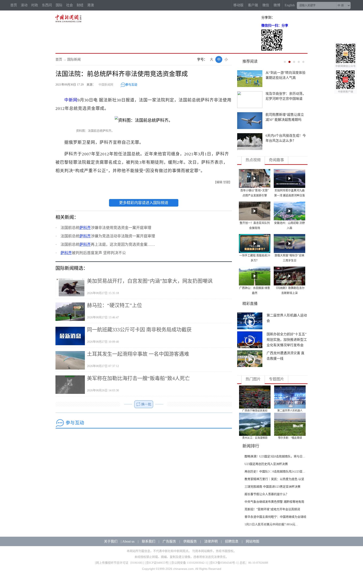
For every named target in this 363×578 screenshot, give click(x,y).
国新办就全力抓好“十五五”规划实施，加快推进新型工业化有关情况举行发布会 (287, 339)
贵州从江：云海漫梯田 (254, 437)
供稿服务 (190, 541)
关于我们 (110, 541)
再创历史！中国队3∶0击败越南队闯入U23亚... (275, 471)
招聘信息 (231, 541)
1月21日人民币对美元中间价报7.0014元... (271, 524)
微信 (265, 5)
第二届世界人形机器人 (289, 410)
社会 (69, 5)
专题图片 (276, 379)
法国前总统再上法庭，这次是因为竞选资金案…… (107, 244)
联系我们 (148, 541)
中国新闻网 (106, 84)
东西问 (47, 5)
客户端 (253, 5)
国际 (59, 5)
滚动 (24, 5)
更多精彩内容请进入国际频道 (143, 203)
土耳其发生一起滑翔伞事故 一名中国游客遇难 (138, 354)
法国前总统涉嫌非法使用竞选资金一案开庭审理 (105, 228)
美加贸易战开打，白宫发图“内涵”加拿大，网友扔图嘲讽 (150, 281)
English (290, 5)
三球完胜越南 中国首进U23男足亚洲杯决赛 (272, 486)
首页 (13, 5)
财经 (80, 5)
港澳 (90, 5)
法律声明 (211, 541)
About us (128, 541)
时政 (34, 5)
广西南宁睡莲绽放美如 (254, 410)
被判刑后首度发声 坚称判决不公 (93, 253)
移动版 (238, 5)
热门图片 (253, 379)
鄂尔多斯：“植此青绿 (290, 437)
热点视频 (253, 160)
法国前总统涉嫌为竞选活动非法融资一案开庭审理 (107, 236)
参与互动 (131, 84)
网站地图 (252, 541)
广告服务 (169, 541)
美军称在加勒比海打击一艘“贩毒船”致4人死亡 (138, 378)
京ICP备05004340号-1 (224, 562)
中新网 (71, 100)
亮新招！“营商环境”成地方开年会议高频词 (272, 509)
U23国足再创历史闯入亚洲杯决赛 (266, 464)
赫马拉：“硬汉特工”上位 (114, 305)
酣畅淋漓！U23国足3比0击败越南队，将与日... (275, 456)
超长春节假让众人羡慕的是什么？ (267, 494)
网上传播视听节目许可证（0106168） (119, 562)
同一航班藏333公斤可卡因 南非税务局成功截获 (139, 329)
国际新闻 (74, 59)
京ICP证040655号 (157, 562)
